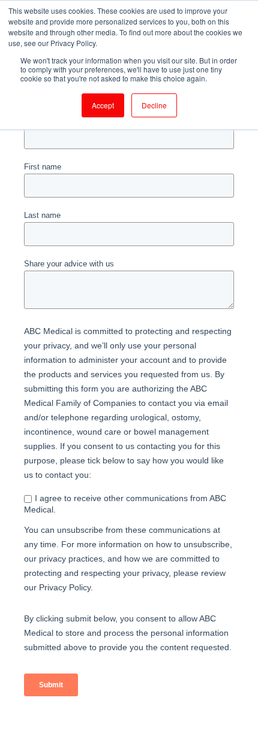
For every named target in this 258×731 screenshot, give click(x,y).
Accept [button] (103, 105)
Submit (51, 685)
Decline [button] (154, 105)
